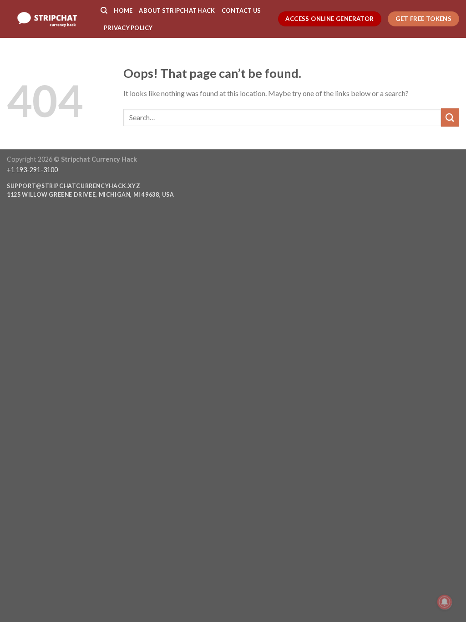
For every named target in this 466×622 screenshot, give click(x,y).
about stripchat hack (177, 10)
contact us (241, 10)
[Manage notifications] (444, 602)
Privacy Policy (128, 27)
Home (123, 10)
